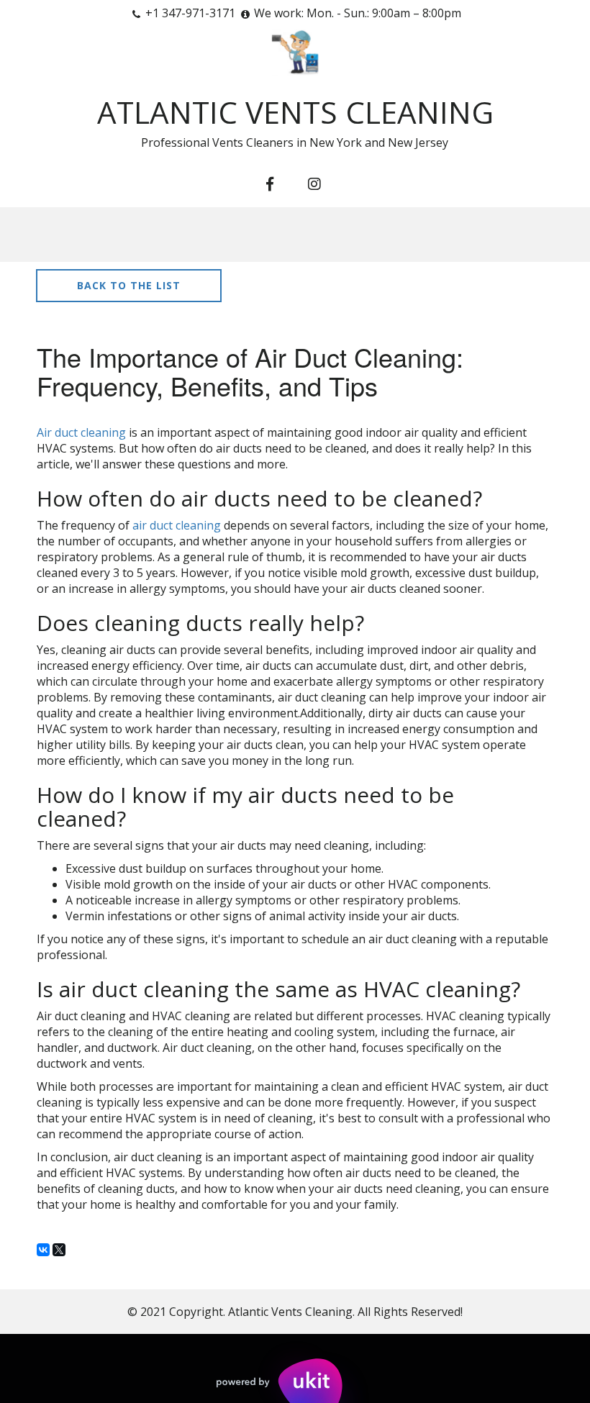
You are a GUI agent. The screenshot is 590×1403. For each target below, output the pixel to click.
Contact (353, 234)
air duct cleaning (176, 525)
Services (256, 234)
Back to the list (129, 285)
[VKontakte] (43, 1249)
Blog (431, 234)
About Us (167, 234)
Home (87, 234)
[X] (59, 1249)
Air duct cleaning (81, 432)
